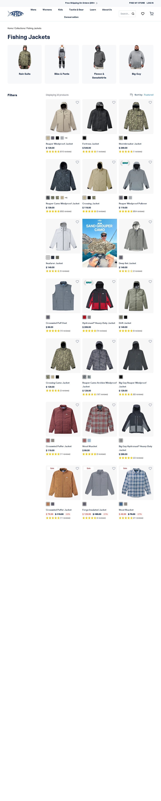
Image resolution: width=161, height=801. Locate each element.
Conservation (71, 17)
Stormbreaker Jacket (130, 144)
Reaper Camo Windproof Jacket (62, 204)
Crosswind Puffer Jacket (59, 446)
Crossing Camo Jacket (57, 383)
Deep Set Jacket (127, 263)
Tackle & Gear (76, 10)
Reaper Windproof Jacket (59, 144)
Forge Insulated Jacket (94, 510)
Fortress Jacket (90, 144)
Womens (47, 10)
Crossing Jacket (90, 204)
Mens (33, 10)
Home (10, 28)
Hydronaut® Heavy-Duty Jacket (98, 323)
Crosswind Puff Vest (56, 323)
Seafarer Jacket (54, 263)
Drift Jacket (125, 323)
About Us (107, 10)
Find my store (137, 3)
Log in (150, 3)
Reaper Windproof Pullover (133, 204)
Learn (93, 10)
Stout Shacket (89, 446)
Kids (60, 10)
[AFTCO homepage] (16, 14)
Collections (20, 28)
